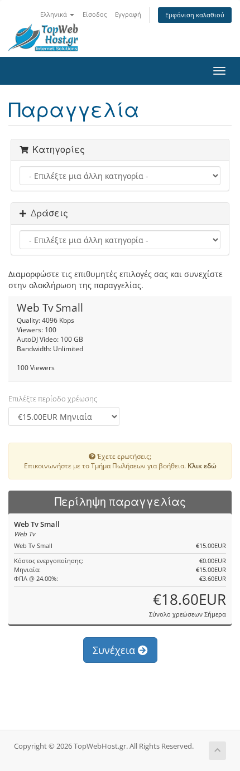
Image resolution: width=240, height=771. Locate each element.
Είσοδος (95, 14)
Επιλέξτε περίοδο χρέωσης (52, 399)
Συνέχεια (115, 650)
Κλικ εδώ (202, 465)
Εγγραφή (128, 14)
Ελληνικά (54, 14)
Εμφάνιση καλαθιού (194, 15)
